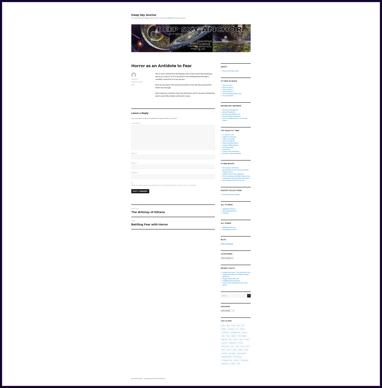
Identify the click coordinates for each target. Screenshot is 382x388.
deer (223, 336)
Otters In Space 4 (228, 91)
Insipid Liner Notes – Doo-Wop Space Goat (236, 272)
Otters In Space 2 (228, 87)
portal (235, 350)
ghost (241, 339)
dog (228, 336)
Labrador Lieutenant (229, 137)
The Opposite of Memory (230, 168)
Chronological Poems (229, 229)
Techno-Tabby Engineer (230, 145)
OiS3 (242, 346)
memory (224, 343)
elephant (224, 339)
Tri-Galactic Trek (228, 135)
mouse (240, 343)
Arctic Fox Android (228, 141)
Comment (135, 123)
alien (228, 325)
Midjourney (232, 343)
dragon (233, 336)
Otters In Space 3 (228, 89)
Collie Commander (228, 139)
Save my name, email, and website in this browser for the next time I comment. (164, 185)
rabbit (240, 350)
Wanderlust (244, 360)
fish (230, 339)
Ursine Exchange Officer (230, 143)
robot (246, 350)
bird (243, 325)
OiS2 (237, 346)
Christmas (225, 332)
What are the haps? (227, 244)
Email (134, 163)
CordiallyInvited (235, 332)
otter (223, 350)
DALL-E (244, 332)
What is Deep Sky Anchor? (230, 71)
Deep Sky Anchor (143, 15)
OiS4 (247, 346)
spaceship (232, 353)
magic (247, 339)
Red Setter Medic (228, 147)
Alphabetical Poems (228, 227)
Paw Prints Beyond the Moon (231, 93)
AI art (223, 325)
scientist (224, 353)
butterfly (231, 329)
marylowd (134, 79)
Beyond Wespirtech (228, 112)
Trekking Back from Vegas (231, 281)
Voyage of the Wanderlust (230, 151)
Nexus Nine (226, 149)
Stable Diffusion (227, 357)
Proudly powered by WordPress (154, 378)
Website (134, 173)
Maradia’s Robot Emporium (231, 116)
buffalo (224, 329)
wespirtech (225, 363)
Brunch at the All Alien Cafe (231, 114)
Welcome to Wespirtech (230, 110)
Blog (132, 84)
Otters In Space (227, 85)
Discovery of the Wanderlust (231, 153)
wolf (238, 363)
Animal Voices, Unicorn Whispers (233, 174)
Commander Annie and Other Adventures (236, 178)
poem (229, 350)
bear (233, 325)
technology (237, 357)
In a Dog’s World (227, 96)
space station (241, 353)
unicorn (236, 360)
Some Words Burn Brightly (231, 194)
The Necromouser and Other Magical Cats (236, 176)
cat (237, 329)
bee (238, 325)
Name (134, 153)
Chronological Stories (229, 211)
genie (235, 339)
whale (233, 363)
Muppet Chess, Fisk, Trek (230, 279)
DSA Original (242, 336)
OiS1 (232, 346)
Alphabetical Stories (228, 209)
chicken (242, 329)
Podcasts (225, 213)
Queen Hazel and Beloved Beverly (233, 180)
